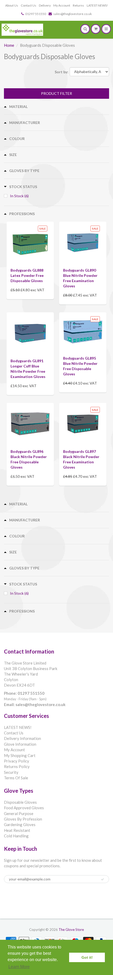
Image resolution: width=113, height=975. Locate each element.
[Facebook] (10, 897)
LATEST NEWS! (97, 5)
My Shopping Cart (19, 755)
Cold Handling (16, 835)
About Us (11, 5)
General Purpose (18, 813)
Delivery (45, 5)
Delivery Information (22, 738)
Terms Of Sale (16, 777)
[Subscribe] (102, 879)
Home (9, 45)
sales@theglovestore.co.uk (72, 14)
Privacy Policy (16, 761)
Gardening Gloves (19, 824)
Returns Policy (17, 766)
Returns (78, 5)
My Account (61, 5)
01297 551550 (35, 14)
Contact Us (28, 5)
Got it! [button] (87, 957)
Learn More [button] (19, 966)
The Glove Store (71, 929)
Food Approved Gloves (24, 807)
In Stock (19, 196)
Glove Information (20, 744)
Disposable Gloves (20, 802)
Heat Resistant (17, 830)
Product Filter (56, 93)
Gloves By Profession (23, 819)
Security (11, 772)
